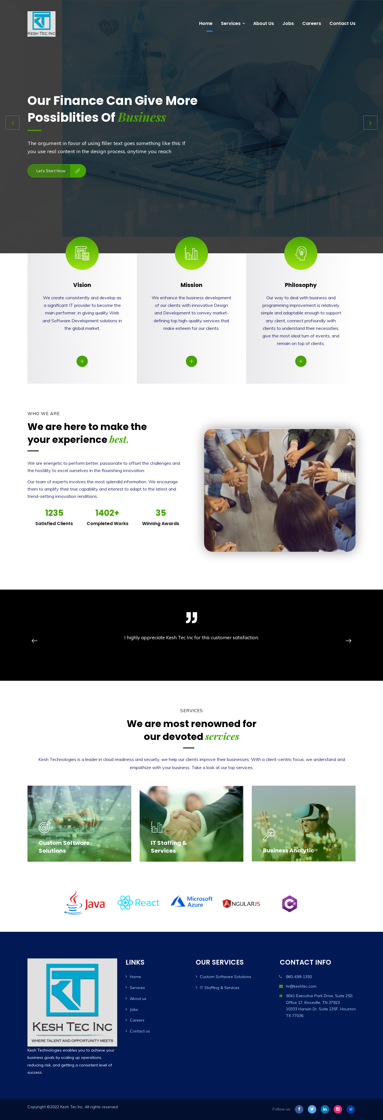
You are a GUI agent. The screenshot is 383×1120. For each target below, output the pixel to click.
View (81, 361)
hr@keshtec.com (301, 986)
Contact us (342, 23)
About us (263, 23)
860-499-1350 (299, 976)
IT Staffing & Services (169, 847)
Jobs (288, 23)
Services (231, 23)
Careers (311, 23)
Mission (191, 285)
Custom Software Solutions (64, 847)
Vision (82, 285)
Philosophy (301, 285)
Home (206, 23)
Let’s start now (50, 184)
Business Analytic (288, 850)
